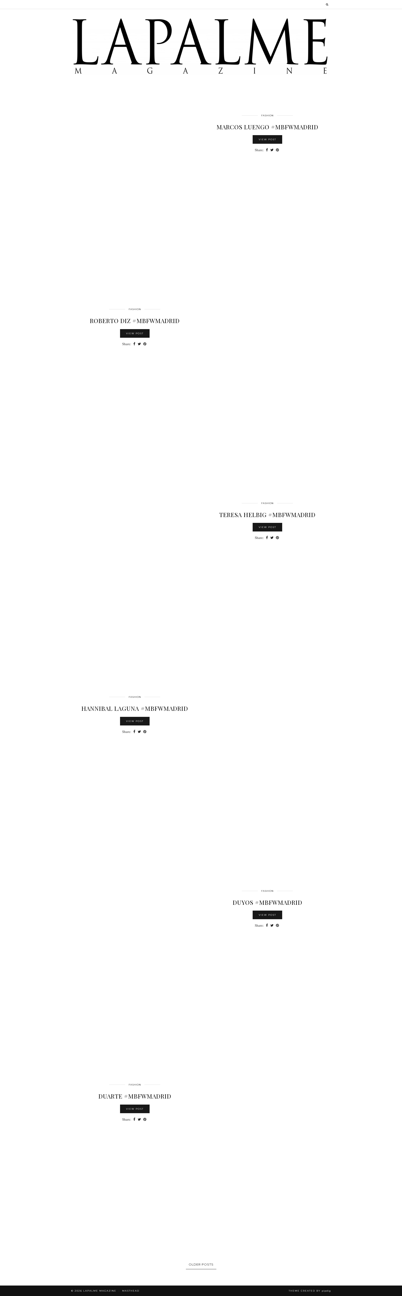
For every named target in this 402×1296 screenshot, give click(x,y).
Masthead (130, 1290)
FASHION (267, 115)
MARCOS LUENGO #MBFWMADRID (267, 127)
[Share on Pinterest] (277, 150)
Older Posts (201, 1264)
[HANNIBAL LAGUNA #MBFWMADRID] (267, 763)
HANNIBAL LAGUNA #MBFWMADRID (134, 708)
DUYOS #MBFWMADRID (267, 902)
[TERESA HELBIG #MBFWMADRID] (134, 569)
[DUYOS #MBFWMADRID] (134, 957)
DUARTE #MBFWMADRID (134, 1096)
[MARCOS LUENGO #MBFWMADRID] (134, 182)
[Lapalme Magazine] (201, 46)
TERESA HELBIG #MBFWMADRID (267, 515)
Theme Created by (310, 1290)
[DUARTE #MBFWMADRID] (267, 1151)
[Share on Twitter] (272, 150)
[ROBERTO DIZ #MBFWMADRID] (267, 376)
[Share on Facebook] (267, 150)
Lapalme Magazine (99, 1290)
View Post (267, 139)
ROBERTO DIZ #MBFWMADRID (135, 321)
